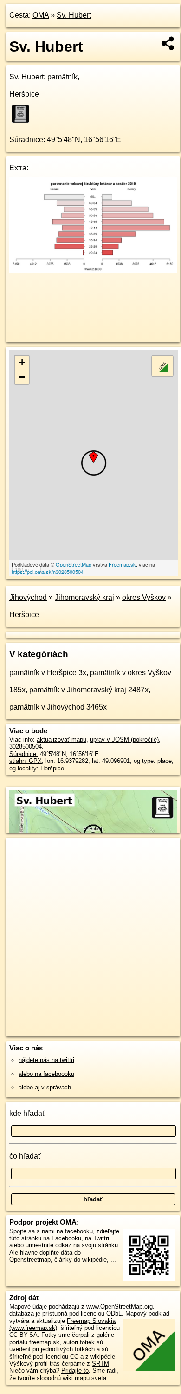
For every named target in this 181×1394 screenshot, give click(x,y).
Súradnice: (27, 139)
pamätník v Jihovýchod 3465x (58, 707)
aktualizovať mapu (61, 739)
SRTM (100, 1363)
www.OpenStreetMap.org (119, 1306)
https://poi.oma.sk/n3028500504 (48, 571)
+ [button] (22, 362)
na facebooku (75, 1231)
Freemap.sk (122, 564)
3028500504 (25, 746)
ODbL (114, 1313)
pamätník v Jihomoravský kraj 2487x (89, 690)
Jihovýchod (28, 597)
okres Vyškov (144, 597)
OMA (40, 15)
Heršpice (24, 615)
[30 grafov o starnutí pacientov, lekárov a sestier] (93, 270)
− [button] (22, 377)
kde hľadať (27, 1113)
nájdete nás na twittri (46, 1059)
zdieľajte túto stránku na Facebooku (64, 1235)
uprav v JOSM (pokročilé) (124, 739)
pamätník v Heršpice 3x (47, 673)
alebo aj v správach (45, 1087)
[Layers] (162, 366)
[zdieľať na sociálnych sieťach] (168, 43)
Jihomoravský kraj (84, 597)
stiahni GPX (25, 760)
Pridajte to (75, 1370)
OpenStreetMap (73, 564)
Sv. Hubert (74, 15)
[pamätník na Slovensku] (23, 114)
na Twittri (97, 1238)
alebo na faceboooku (46, 1073)
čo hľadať (25, 1156)
